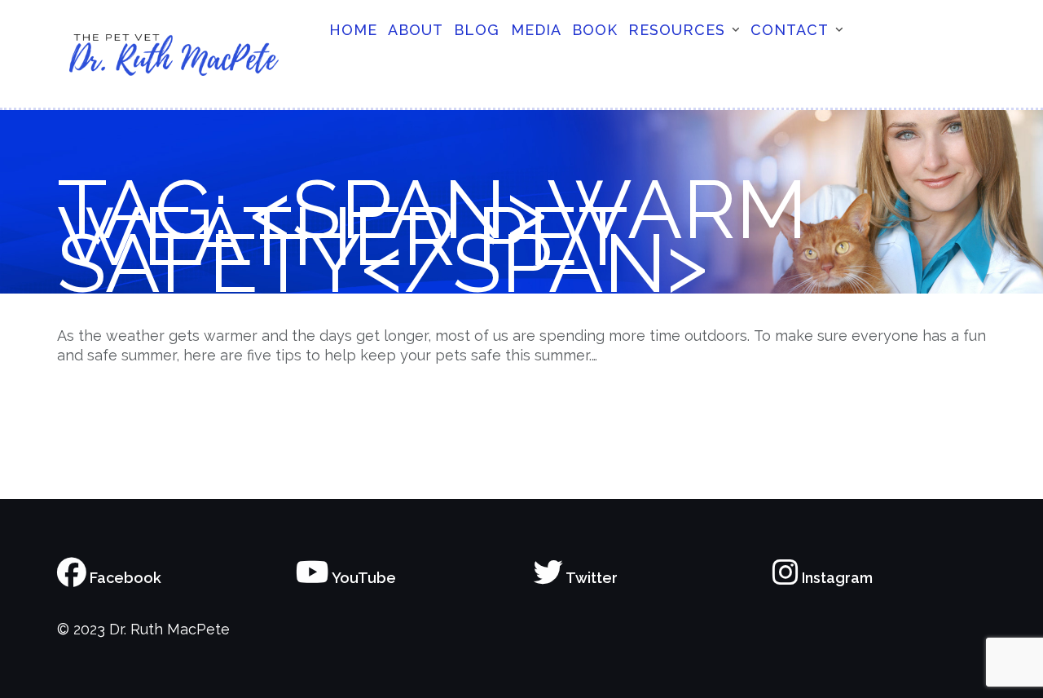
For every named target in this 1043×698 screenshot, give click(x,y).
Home (353, 29)
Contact (789, 29)
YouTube (362, 577)
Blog (476, 29)
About (415, 29)
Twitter (590, 577)
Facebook (123, 577)
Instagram (836, 577)
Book (595, 29)
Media (536, 29)
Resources (676, 29)
